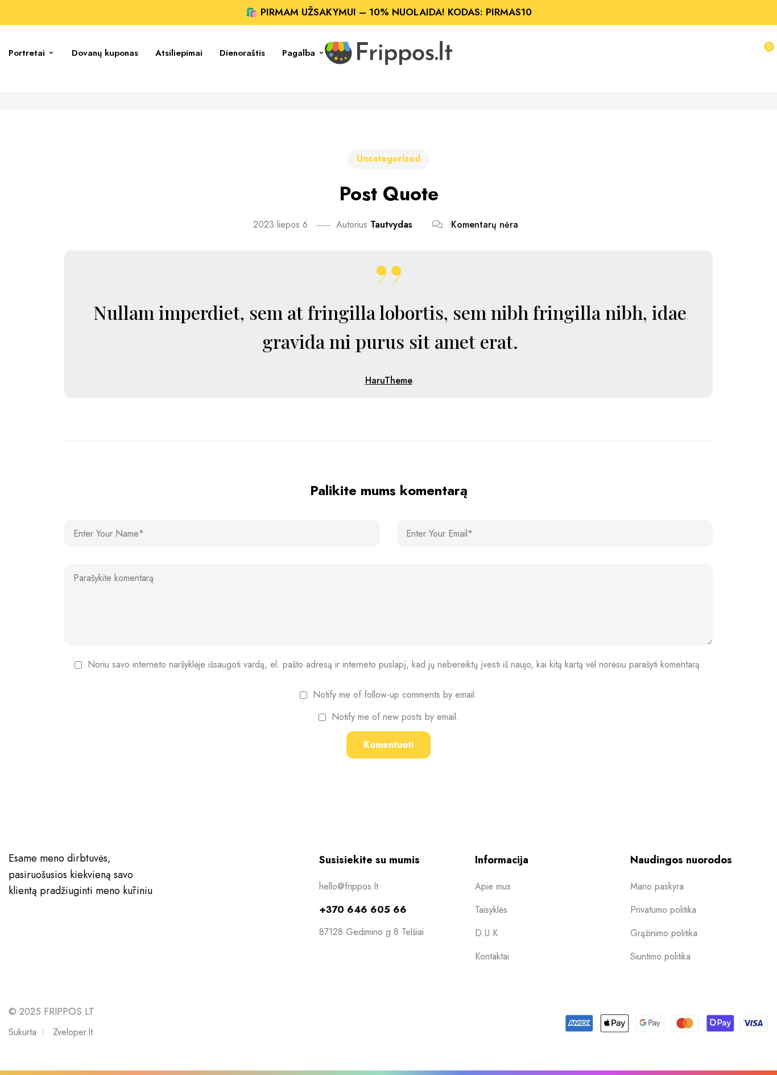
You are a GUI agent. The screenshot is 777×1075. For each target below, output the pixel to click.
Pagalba (298, 53)
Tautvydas (391, 224)
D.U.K (486, 933)
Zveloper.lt (73, 1032)
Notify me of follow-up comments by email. (395, 694)
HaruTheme (388, 380)
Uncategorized (388, 158)
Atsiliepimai (178, 53)
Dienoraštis (242, 53)
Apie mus (493, 886)
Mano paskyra (657, 886)
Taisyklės (491, 909)
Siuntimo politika (660, 956)
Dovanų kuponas (105, 53)
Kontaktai (492, 956)
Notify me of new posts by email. (395, 716)
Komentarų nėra (484, 224)
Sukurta (22, 1032)
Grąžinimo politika (663, 933)
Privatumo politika (663, 909)
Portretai (27, 53)
